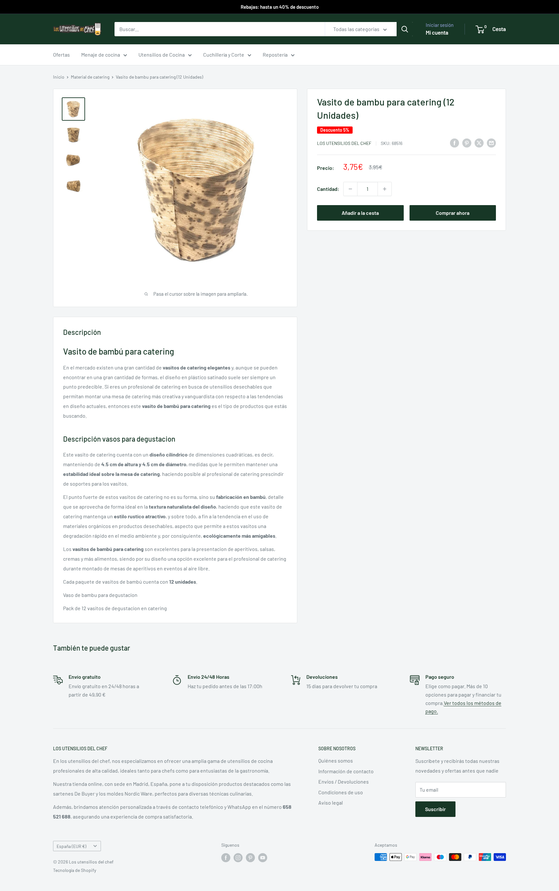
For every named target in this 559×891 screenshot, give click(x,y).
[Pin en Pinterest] (466, 143)
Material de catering (90, 77)
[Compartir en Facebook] (454, 143)
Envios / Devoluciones (343, 781)
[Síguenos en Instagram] (238, 857)
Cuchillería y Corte (223, 54)
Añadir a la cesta (360, 213)
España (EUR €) (71, 846)
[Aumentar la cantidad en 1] (384, 189)
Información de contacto (346, 771)
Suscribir (435, 809)
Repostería (275, 54)
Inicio (58, 77)
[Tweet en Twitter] (479, 143)
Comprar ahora (452, 213)
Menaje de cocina (100, 54)
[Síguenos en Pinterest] (250, 857)
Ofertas (61, 54)
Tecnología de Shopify (74, 870)
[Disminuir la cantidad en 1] (350, 189)
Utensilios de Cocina (161, 54)
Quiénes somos (335, 760)
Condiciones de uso (340, 792)
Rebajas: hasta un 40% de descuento (280, 7)
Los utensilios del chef (344, 143)
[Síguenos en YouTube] (262, 857)
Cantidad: (328, 189)
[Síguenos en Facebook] (225, 857)
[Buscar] (405, 29)
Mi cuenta (437, 32)
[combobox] (220, 29)
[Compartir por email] (491, 143)
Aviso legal (330, 802)
